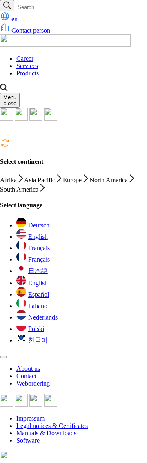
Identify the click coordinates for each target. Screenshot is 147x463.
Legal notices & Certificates (52, 425)
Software (28, 440)
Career (24, 58)
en (14, 18)
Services (27, 65)
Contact (26, 376)
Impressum (30, 418)
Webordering (33, 383)
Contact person (30, 30)
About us (28, 368)
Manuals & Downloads (46, 433)
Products (27, 73)
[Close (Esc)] (3, 357)
